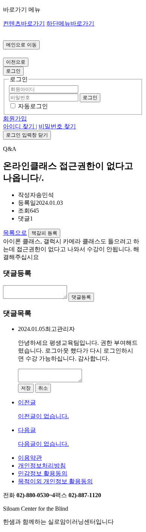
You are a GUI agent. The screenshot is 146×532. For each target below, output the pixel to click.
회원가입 (15, 118)
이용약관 (30, 458)
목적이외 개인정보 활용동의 (55, 481)
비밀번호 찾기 (57, 126)
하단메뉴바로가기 (70, 23)
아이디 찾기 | (20, 126)
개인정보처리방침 (42, 465)
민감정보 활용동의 (42, 473)
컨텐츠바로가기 (24, 23)
